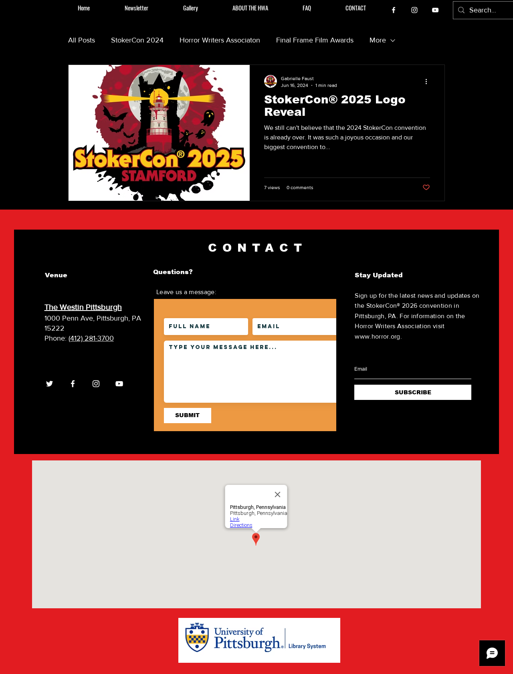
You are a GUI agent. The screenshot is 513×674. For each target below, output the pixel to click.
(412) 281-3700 (91, 338)
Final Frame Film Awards (314, 40)
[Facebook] (394, 10)
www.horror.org (377, 336)
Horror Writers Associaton (220, 40)
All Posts (81, 40)
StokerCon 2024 (137, 40)
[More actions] (429, 81)
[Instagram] (414, 10)
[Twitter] (49, 383)
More (378, 40)
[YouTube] (435, 10)
